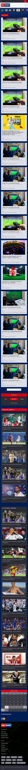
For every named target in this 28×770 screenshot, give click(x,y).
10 (6, 701)
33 (17, 389)
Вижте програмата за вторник (8, 38)
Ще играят (14, 399)
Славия (20, 757)
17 (6, 704)
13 (17, 701)
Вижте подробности (6, 139)
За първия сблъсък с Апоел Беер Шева (11, 262)
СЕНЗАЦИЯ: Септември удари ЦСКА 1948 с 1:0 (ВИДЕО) (12, 446)
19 (14, 704)
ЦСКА (8, 757)
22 (25, 704)
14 (21, 701)
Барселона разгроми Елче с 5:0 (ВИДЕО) (11, 481)
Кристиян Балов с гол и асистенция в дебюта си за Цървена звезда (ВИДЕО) (13, 667)
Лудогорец (14, 757)
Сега (6, 399)
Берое (3, 759)
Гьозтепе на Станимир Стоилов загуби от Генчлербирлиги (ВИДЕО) (11, 578)
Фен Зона (20, 34)
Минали (22, 399)
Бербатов (9, 759)
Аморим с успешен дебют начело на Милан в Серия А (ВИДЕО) (12, 560)
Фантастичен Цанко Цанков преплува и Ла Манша (14, 596)
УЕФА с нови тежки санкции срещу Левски (12, 464)
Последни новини (9, 508)
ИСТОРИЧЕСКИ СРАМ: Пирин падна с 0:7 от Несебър (12, 499)
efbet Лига (19, 759)
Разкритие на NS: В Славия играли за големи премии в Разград (12, 428)
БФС (3, 762)
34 (19, 389)
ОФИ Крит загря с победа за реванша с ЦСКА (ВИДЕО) (12, 685)
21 (21, 704)
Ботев (14, 762)
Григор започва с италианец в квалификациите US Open (13, 614)
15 (25, 701)
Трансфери (8, 762)
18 (10, 704)
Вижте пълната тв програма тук (9, 385)
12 (14, 701)
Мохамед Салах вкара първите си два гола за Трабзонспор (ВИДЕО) (12, 649)
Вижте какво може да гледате (9, 63)
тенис (14, 759)
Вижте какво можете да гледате (9, 163)
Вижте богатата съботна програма (10, 111)
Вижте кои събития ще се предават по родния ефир (13, 312)
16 (3, 704)
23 (3, 707)
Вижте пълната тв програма (8, 188)
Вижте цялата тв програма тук (9, 361)
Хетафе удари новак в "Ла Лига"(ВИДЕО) (11, 631)
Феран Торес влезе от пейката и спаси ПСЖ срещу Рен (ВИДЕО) (13, 542)
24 (6, 707)
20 (17, 704)
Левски (3, 757)
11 (10, 701)
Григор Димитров (21, 762)
